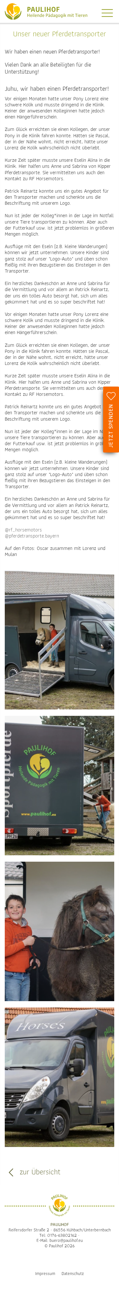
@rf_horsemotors (23, 530)
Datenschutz (73, 1273)
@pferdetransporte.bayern (32, 536)
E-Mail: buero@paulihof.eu (59, 1240)
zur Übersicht (39, 1172)
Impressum (45, 1273)
